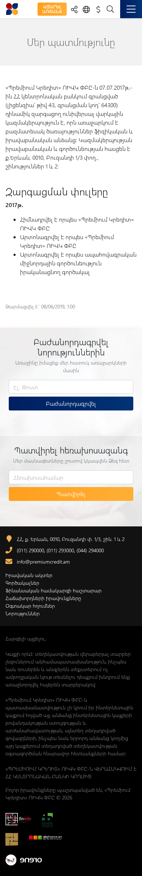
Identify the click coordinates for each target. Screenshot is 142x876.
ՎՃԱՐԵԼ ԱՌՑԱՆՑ (52, 9)
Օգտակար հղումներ (30, 605)
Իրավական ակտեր (28, 575)
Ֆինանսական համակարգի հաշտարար (53, 590)
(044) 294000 (90, 550)
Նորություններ (22, 613)
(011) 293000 (60, 550)
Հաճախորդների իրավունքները (43, 598)
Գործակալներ (22, 582)
